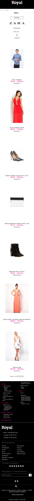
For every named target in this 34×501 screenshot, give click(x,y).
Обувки (21, 391)
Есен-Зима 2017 (25, 382)
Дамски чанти (6, 404)
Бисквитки (5, 455)
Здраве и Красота (7, 412)
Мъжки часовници (25, 398)
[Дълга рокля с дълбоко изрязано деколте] (17, 298)
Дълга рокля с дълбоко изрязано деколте (17, 319)
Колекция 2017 (8, 406)
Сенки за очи (6, 417)
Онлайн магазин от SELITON (17, 499)
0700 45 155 (13, 435)
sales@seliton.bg (12, 432)
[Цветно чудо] (17, 346)
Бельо (5, 389)
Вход (3, 451)
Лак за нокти (6, 416)
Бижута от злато (25, 403)
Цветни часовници (26, 400)
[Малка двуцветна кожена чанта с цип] (17, 202)
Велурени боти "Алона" (17, 271)
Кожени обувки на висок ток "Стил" (17, 175)
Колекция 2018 (8, 407)
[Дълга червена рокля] (17, 107)
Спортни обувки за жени (7, 400)
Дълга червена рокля (17, 127)
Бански (6, 387)
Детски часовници (25, 396)
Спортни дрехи (8, 391)
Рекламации (5, 447)
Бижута (22, 402)
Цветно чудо (17, 367)
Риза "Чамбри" (17, 79)
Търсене (19, 449)
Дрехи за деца (7, 393)
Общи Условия (21, 453)
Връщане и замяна (7, 457)
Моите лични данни (17, 494)
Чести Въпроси (6, 453)
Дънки (22, 387)
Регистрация (20, 445)
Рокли (5, 388)
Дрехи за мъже (24, 385)
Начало (2, 10)
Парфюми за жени (8, 414)
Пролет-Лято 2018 (26, 383)
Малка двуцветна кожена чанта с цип (17, 223)
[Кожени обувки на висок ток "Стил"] (17, 154)
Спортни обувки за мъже (7, 397)
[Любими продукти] (15, 7)
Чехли (21, 393)
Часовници (23, 395)
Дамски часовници (25, 399)
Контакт (19, 447)
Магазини (5, 459)
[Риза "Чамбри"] (17, 59)
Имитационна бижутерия (7, 409)
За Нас (4, 449)
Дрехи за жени (7, 386)
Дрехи (4, 384)
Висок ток (5, 394)
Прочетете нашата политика (17, 491)
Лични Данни (20, 451)
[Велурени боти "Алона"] (17, 250)
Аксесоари (5, 403)
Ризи (22, 388)
